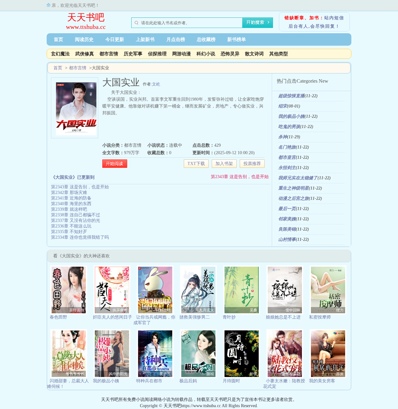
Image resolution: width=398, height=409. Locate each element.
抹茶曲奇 (120, 310)
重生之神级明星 (293, 188)
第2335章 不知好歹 (69, 231)
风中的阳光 (118, 374)
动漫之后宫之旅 (293, 198)
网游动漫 (181, 53)
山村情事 (287, 239)
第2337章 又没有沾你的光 (75, 220)
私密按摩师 (320, 317)
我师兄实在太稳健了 (297, 178)
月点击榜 (175, 39)
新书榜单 (236, 39)
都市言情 (109, 53)
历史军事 (133, 53)
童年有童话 (291, 374)
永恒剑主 (287, 167)
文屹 (156, 84)
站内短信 (334, 18)
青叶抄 (229, 317)
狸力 (340, 310)
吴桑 (253, 310)
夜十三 (165, 374)
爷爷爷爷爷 (75, 374)
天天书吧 (85, 17)
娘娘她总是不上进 (283, 317)
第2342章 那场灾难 (69, 192)
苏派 (340, 374)
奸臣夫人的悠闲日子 (112, 317)
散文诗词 (254, 53)
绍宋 (282, 106)
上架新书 (145, 39)
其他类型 (278, 53)
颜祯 (210, 374)
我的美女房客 (322, 381)
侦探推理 (157, 53)
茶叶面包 (76, 310)
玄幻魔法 (60, 53)
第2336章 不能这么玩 (71, 226)
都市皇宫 (287, 157)
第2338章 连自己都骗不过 (75, 215)
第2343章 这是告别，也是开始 (240, 176)
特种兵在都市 (149, 381)
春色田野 (58, 317)
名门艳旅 (287, 147)
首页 (58, 39)
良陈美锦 (287, 229)
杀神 (282, 137)
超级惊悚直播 (291, 96)
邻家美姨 (287, 219)
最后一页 (287, 208)
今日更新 (114, 39)
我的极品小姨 (291, 116)
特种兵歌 (163, 310)
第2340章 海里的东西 (71, 203)
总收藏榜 (206, 39)
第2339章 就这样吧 (69, 209)
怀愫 (253, 374)
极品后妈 (188, 381)
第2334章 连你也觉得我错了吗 (80, 237)
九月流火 (206, 310)
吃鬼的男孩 (289, 126)
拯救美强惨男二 (194, 317)
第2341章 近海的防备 (71, 198)
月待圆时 (231, 381)
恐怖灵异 (230, 53)
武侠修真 (84, 53)
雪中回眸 (292, 310)
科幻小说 (206, 53)
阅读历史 (84, 39)
